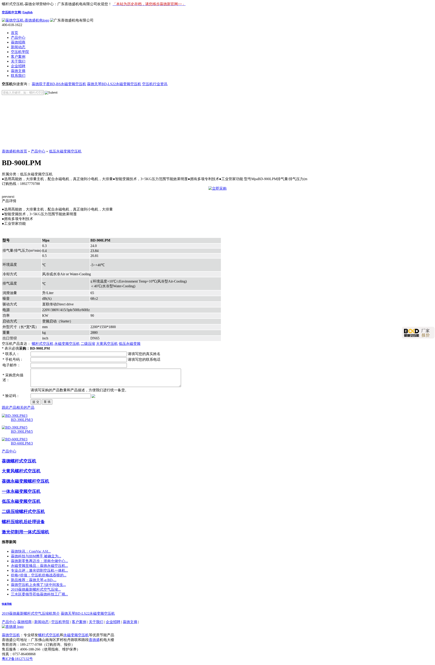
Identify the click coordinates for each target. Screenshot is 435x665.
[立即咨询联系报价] (217, 188)
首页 (14, 33)
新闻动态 (18, 47)
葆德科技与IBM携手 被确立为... (36, 556)
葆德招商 (18, 42)
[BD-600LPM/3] (14, 439)
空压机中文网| (12, 12)
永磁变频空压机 (67, 344)
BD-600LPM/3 (22, 443)
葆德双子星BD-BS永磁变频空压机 (59, 84)
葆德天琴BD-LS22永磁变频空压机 (114, 84)
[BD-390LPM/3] (14, 416)
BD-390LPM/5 (22, 431)
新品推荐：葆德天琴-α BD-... (33, 580)
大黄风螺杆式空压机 (21, 471)
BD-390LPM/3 (22, 420)
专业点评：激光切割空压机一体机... (39, 570)
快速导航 (7, 603)
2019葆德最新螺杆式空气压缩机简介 (31, 613)
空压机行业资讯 (154, 84)
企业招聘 (18, 66)
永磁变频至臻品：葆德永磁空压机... (39, 566)
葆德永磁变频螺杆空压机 (25, 481)
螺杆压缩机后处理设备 (23, 521)
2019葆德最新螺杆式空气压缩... (36, 589)
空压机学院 (20, 52)
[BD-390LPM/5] (14, 427)
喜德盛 (94, 640)
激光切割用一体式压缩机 (25, 532)
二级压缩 (88, 344)
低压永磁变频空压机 (65, 151)
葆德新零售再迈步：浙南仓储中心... (39, 561)
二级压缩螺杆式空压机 (23, 511)
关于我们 (18, 61)
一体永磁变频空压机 (21, 491)
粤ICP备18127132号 (17, 659)
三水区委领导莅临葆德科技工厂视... (39, 594)
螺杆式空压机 (42, 344)
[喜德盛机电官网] (25, 20)
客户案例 (18, 56)
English (27, 12)
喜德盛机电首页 (14, 151)
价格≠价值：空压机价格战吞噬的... (38, 575)
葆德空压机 (11, 635)
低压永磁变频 (129, 344)
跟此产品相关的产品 (18, 407)
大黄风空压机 (107, 344)
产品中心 (18, 37)
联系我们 (18, 75)
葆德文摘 (18, 71)
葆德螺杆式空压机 (19, 461)
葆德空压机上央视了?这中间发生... (38, 585)
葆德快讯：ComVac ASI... (31, 551)
